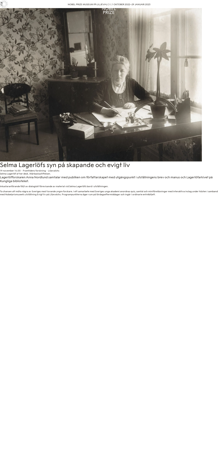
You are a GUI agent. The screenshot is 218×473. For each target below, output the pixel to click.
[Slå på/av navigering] (7, 7)
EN (211, 6)
